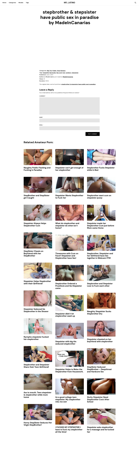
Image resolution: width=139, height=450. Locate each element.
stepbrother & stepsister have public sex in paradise (78, 84)
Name (41, 117)
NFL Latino (69, 3)
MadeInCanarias (68, 77)
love (64, 73)
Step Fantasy (61, 70)
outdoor (68, 73)
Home (4, 2)
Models (21, 2)
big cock (59, 73)
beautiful (46, 73)
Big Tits (49, 70)
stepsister (75, 73)
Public (54, 70)
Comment (42, 96)
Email (41, 125)
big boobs (52, 73)
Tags (27, 2)
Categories (12, 2)
